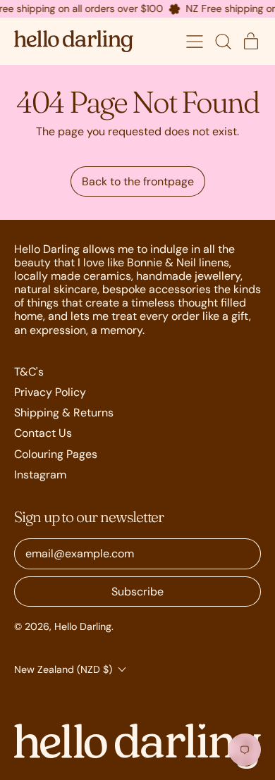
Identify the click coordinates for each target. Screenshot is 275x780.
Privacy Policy (50, 392)
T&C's (29, 371)
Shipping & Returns (64, 412)
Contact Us (43, 433)
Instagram (40, 474)
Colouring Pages (55, 454)
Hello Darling (82, 626)
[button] (223, 41)
